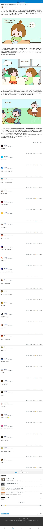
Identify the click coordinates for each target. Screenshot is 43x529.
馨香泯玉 (5, 447)
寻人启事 (7, 497)
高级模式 (40, 505)
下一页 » (21, 470)
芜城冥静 (5, 358)
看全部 (16, 8)
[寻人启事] (3, 498)
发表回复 (3, 513)
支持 (37, 153)
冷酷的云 (5, 436)
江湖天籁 (5, 313)
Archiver (14, 518)
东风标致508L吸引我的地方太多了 (12, 483)
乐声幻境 (5, 212)
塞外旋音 (5, 257)
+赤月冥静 (5, 414)
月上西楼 (5, 380)
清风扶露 (5, 201)
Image (4, 505)
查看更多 (21, 502)
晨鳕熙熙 (5, 425)
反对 (41, 153)
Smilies (5, 505)
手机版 (19, 518)
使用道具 (34, 142)
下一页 (26, 472)
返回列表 (40, 513)
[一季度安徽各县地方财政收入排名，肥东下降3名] (3, 493)
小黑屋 (23, 518)
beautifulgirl (6, 156)
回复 (41, 142)
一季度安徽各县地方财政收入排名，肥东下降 (15, 492)
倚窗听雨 (5, 391)
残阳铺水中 (6, 268)
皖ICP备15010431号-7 (34, 520)
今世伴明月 (6, 324)
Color (2, 505)
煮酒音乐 (5, 302)
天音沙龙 (5, 178)
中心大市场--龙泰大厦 (10, 478)
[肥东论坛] (21, 1)
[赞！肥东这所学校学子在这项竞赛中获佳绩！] (3, 488)
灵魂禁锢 (5, 369)
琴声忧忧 (5, 246)
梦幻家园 (5, 145)
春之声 (5, 223)
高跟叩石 (5, 234)
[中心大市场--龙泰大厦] (3, 479)
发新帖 (7, 513)
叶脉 (4, 279)
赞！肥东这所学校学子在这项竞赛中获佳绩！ (15, 488)
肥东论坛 (29, 518)
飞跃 (4, 335)
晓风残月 (5, 167)
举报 (38, 142)
